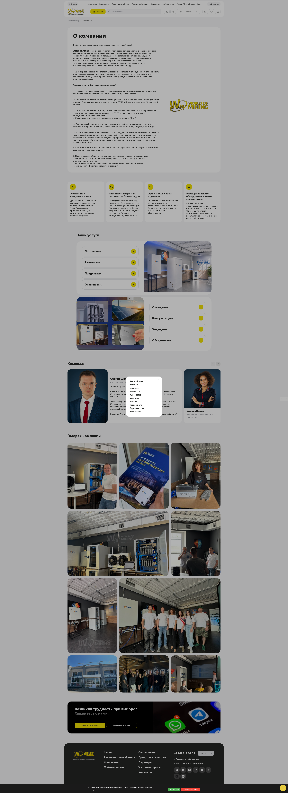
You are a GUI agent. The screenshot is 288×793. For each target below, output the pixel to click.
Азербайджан (136, 381)
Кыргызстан (136, 395)
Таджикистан (136, 405)
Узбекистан (135, 412)
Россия (133, 401)
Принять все (174, 789)
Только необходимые (190, 789)
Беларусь (134, 388)
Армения (134, 385)
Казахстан (135, 391)
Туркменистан (137, 408)
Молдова (134, 398)
